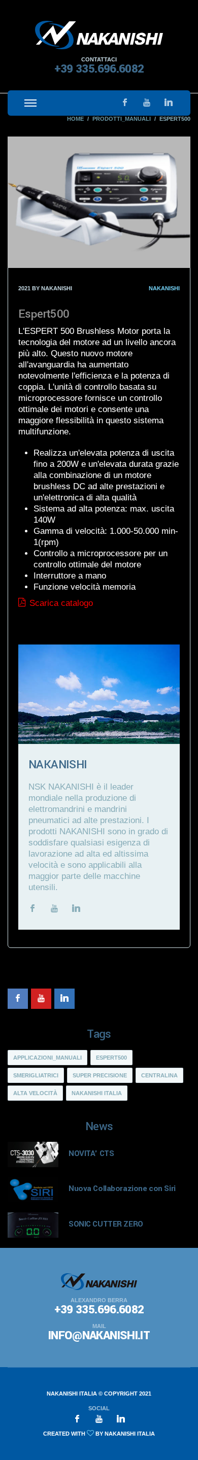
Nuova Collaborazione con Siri (122, 1188)
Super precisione (100, 1075)
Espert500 (111, 1058)
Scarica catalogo (60, 603)
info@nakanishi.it (99, 1336)
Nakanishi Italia (97, 1093)
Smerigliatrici (35, 1075)
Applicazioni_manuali (47, 1058)
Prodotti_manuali (121, 119)
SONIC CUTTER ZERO (106, 1224)
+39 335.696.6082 (99, 69)
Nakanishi (164, 288)
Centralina (159, 1075)
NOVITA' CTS (91, 1153)
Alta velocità (35, 1093)
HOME (75, 119)
